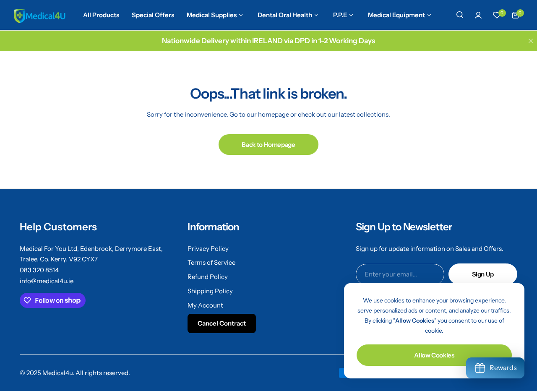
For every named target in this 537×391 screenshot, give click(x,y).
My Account (205, 305)
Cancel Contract (222, 323)
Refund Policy (208, 277)
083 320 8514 (39, 270)
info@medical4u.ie (46, 281)
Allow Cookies (434, 355)
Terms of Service (211, 262)
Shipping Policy (210, 291)
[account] (478, 15)
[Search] (460, 15)
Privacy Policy (208, 249)
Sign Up (483, 274)
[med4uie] (39, 15)
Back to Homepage (268, 145)
